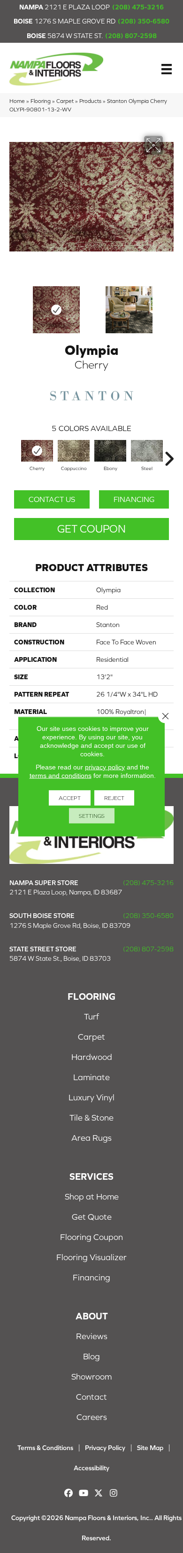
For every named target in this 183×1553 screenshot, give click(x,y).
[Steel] (147, 451)
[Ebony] (110, 451)
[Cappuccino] (73, 451)
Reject (114, 798)
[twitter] (98, 1493)
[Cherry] (37, 451)
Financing (134, 499)
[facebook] (68, 1493)
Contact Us (52, 499)
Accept (70, 798)
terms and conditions (61, 775)
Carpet (65, 101)
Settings (92, 816)
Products (90, 101)
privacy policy (105, 767)
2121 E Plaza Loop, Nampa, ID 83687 (65, 892)
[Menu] (166, 69)
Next (169, 305)
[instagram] (113, 1493)
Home (17, 101)
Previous (14, 305)
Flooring (40, 101)
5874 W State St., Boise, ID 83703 (60, 958)
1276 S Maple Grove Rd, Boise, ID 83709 (69, 925)
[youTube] (83, 1493)
